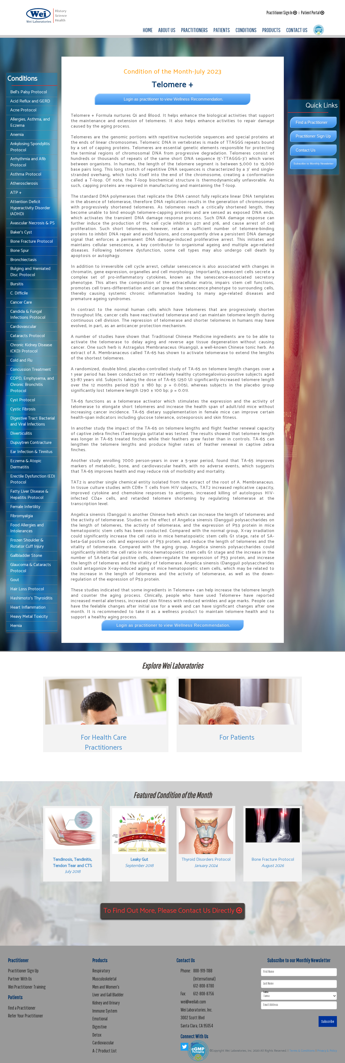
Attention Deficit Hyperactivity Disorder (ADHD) (30, 208)
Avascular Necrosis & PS (32, 223)
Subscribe (327, 1021)
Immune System (104, 1011)
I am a (265, 991)
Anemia (17, 134)
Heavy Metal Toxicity (29, 616)
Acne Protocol (23, 110)
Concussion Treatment (30, 369)
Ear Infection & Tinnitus (31, 451)
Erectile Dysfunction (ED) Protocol (32, 479)
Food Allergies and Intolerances (27, 528)
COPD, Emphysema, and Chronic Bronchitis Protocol (32, 385)
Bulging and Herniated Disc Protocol (30, 272)
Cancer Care (21, 302)
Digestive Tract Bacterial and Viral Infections (32, 421)
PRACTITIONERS (194, 29)
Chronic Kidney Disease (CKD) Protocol (31, 348)
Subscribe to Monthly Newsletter (313, 163)
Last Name (268, 983)
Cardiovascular (23, 326)
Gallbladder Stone (26, 555)
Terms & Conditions (302, 1050)
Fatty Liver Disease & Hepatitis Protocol (29, 494)
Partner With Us (20, 979)
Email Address (270, 1004)
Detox (96, 1035)
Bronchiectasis (23, 259)
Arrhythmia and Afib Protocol (28, 162)
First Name (268, 971)
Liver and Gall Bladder (108, 994)
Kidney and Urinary (106, 1003)
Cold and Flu (21, 360)
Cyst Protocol (22, 400)
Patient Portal (310, 12)
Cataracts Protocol (27, 336)
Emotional (100, 1018)
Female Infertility (25, 506)
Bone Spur (19, 250)
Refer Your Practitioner (25, 1016)
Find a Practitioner (311, 122)
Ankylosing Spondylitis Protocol (30, 147)
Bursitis (16, 284)
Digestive (99, 1027)
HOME (148, 29)
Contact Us (306, 150)
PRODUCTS (271, 29)
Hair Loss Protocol (27, 589)
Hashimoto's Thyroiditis (31, 598)
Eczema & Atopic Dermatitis (26, 464)
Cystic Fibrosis (23, 409)
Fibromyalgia (21, 516)
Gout (14, 580)
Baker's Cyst (21, 232)
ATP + (16, 192)
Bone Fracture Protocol (31, 241)
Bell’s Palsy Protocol (28, 92)
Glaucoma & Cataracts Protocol (30, 568)
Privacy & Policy (327, 1050)
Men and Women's (105, 987)
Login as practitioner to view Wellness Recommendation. (173, 99)
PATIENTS (221, 29)
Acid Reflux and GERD (30, 101)
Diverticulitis (21, 433)
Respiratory (101, 970)
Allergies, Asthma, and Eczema (30, 122)
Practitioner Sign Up (313, 136)
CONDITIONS (246, 29)
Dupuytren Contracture (30, 442)
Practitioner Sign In (280, 12)
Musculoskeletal (104, 979)
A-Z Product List (104, 1051)
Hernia (16, 625)
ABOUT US (166, 29)
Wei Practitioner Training (27, 987)
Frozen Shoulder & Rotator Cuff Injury (27, 543)
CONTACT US (297, 29)
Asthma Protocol (25, 174)
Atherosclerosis (24, 183)
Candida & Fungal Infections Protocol (27, 314)
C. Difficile (19, 293)
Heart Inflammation (28, 607)
